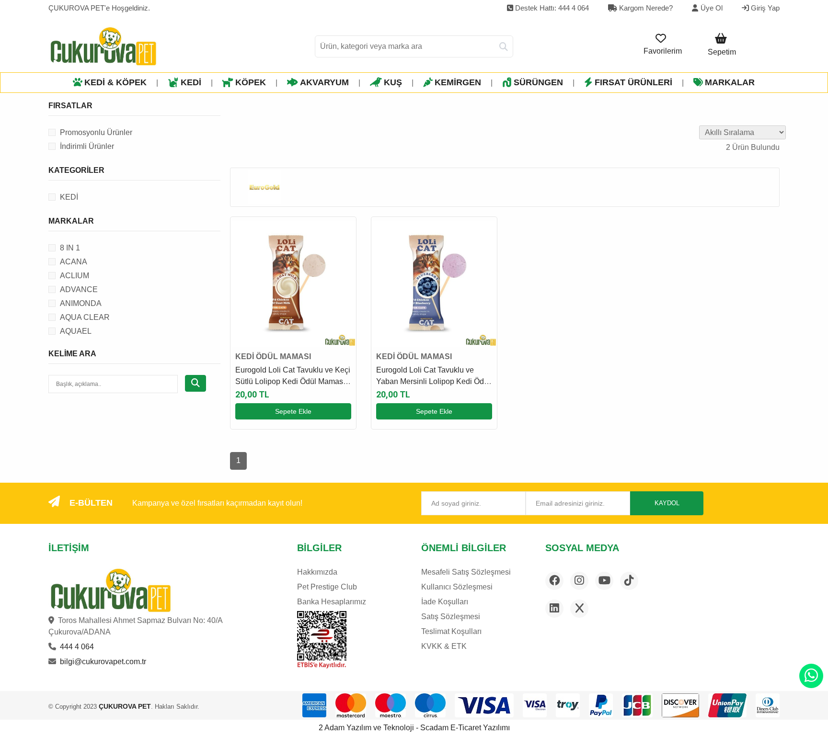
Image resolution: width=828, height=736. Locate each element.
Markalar (730, 82)
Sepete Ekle (293, 411)
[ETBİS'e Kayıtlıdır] (321, 639)
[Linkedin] (554, 609)
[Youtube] (604, 581)
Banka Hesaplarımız (331, 602)
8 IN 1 (70, 248)
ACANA (73, 262)
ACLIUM (74, 276)
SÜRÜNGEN (538, 82)
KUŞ (393, 82)
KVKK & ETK (444, 646)
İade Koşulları (444, 602)
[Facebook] (554, 581)
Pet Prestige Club (327, 587)
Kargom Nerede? (645, 8)
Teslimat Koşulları (451, 631)
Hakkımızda (317, 572)
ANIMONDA (81, 303)
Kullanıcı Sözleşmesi (457, 587)
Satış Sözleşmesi (450, 616)
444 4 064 (77, 647)
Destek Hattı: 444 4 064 (551, 8)
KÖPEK (250, 82)
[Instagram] (579, 581)
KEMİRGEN (458, 82)
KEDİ (191, 82)
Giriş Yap (764, 8)
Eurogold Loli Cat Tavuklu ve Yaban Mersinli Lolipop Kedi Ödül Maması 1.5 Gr (433, 381)
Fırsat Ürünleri (633, 82)
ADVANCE (79, 289)
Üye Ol (712, 8)
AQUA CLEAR (85, 317)
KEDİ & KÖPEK (115, 82)
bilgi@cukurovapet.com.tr (103, 661)
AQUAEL (76, 331)
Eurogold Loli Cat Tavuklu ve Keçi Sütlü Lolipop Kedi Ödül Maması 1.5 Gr (292, 381)
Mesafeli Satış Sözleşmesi (466, 572)
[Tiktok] (629, 581)
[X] (579, 609)
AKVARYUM (324, 82)
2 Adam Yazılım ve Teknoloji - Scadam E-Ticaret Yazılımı (414, 728)
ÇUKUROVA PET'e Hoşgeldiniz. (99, 8)
